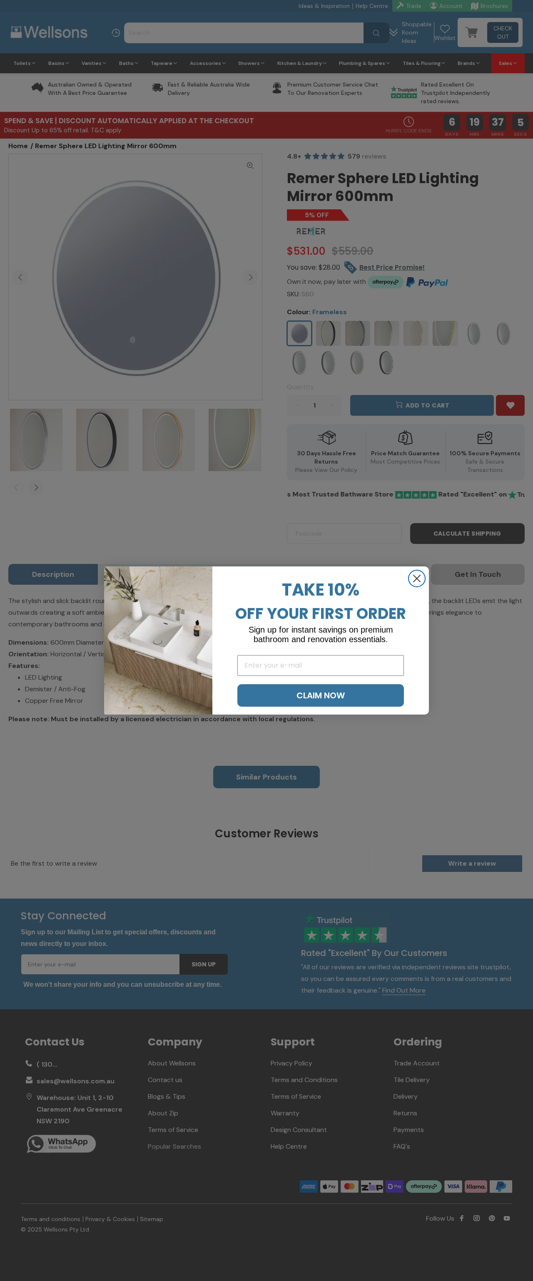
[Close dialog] (416, 578)
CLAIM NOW (320, 695)
